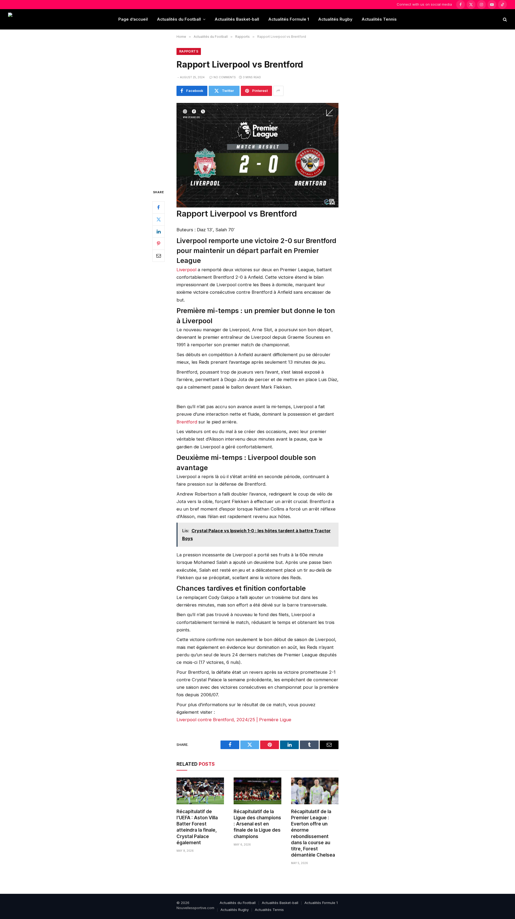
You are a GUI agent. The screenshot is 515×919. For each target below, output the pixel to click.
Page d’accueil (133, 19)
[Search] (504, 19)
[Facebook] (158, 207)
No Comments (225, 77)
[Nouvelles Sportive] (29, 19)
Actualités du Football (179, 19)
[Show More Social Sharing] (278, 91)
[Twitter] (158, 219)
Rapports (188, 51)
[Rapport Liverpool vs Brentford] (257, 141)
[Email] (158, 256)
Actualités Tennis (379, 19)
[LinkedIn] (158, 231)
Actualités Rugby (335, 19)
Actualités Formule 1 (288, 19)
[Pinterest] (158, 243)
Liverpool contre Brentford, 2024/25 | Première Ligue (233, 719)
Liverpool (187, 269)
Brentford (187, 422)
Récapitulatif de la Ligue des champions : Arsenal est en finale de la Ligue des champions (257, 824)
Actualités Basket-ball (237, 19)
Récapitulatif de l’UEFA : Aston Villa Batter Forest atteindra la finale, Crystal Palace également (197, 827)
